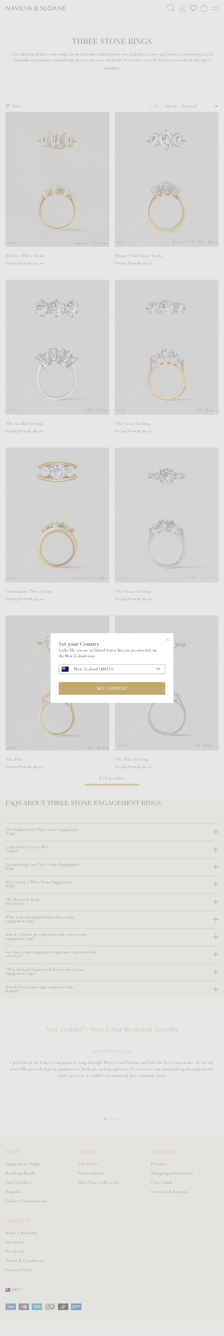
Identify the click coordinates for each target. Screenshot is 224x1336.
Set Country (112, 688)
